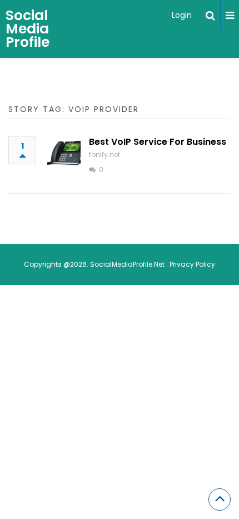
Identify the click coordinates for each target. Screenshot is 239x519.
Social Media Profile (27, 29)
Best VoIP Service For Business (157, 141)
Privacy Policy (192, 264)
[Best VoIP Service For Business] (64, 152)
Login (182, 15)
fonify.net (104, 154)
